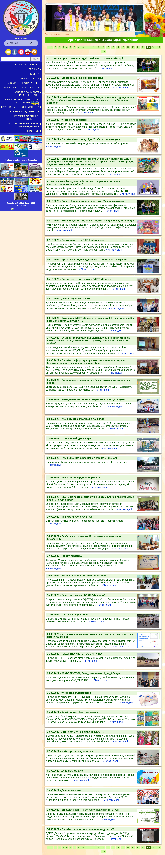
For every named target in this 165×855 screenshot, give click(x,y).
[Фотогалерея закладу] (34, 54)
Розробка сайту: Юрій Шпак (18, 203)
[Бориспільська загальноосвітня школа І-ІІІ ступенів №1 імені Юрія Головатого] (7, 169)
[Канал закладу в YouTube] (28, 54)
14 (102, 47)
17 (118, 47)
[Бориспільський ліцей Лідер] (21, 177)
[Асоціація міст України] (21, 157)
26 (103, 51)
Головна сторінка (27, 64)
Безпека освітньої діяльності (26, 117)
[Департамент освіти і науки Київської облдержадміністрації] (21, 142)
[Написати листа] (8, 54)
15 (107, 47)
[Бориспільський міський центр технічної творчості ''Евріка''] (21, 192)
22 (143, 47)
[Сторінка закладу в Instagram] (21, 54)
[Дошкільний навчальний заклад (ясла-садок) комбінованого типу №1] (35, 184)
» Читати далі (106, 68)
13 (97, 47)
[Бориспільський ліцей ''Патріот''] (21, 169)
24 (153, 47)
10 (82, 47)
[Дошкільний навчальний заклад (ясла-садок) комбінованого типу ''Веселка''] (7, 192)
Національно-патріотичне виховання (21, 101)
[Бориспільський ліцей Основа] (7, 184)
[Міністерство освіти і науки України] (35, 142)
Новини (34, 74)
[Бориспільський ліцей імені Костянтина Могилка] (7, 177)
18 (123, 47)
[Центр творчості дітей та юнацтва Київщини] (7, 149)
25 (158, 47)
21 (138, 47)
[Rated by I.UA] (21, 210)
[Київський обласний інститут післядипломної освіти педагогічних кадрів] (35, 149)
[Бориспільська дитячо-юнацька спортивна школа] (21, 199)
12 (92, 47)
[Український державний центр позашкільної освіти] (21, 149)
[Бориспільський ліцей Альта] (35, 177)
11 (87, 47)
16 (112, 47)
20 (133, 47)
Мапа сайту (21, 205)
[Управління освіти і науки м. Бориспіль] (7, 142)
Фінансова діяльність (24, 111)
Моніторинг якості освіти (21, 87)
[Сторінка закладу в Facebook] (15, 54)
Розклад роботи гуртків (23, 83)
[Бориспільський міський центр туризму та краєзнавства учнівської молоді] (35, 192)
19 (128, 47)
